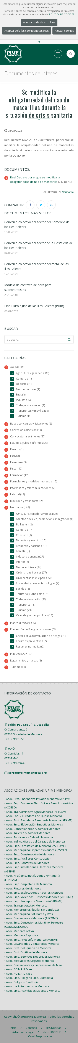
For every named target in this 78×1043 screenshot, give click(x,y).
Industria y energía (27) (30, 556)
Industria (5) (23, 400)
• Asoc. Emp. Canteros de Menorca (26, 863)
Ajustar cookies (64, 31)
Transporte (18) (25, 604)
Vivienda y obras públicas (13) (34, 615)
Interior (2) (22, 561)
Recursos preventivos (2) (31, 641)
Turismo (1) (23, 416)
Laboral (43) (17, 494)
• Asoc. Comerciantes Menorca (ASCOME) (31, 918)
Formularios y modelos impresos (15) (33, 481)
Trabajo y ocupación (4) (30, 405)
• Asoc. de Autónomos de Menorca (26, 986)
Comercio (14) (24, 529)
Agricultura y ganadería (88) (32, 373)
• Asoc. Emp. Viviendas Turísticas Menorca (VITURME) (38, 897)
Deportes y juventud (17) (31, 540)
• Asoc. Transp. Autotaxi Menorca (25, 905)
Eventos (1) (17, 449)
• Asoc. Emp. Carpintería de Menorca (28, 884)
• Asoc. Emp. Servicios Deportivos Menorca (32, 956)
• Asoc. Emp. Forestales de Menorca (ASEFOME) (34, 846)
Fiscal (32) (16, 468)
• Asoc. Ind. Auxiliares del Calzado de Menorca (34, 841)
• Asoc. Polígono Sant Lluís (21, 982)
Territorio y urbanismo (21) (32, 594)
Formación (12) (19, 475)
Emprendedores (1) (28, 389)
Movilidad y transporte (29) (27, 501)
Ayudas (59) (17, 366)
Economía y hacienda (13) (31, 545)
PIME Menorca (36, 1017)
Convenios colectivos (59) (26, 430)
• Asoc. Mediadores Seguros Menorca (29, 961)
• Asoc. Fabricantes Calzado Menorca (28, 837)
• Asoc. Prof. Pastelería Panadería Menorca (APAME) (38, 820)
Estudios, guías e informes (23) (29, 442)
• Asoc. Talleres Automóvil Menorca (27, 833)
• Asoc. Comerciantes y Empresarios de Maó (33, 965)
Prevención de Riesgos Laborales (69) (33, 629)
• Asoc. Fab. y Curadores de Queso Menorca (33, 816)
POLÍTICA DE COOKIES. (62, 14)
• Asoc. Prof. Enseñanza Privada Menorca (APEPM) (37, 799)
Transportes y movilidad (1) (33, 410)
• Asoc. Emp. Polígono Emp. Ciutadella (28, 978)
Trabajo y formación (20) (31, 599)
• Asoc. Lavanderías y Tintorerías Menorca (32, 944)
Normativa (68, 191)
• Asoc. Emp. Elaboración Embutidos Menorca (33, 824)
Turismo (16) (18, 666)
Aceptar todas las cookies (39, 22)
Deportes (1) (24, 383)
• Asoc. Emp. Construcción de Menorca (29, 854)
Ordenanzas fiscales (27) (31, 572)
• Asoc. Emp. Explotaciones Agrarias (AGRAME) (34, 892)
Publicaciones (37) (21, 654)
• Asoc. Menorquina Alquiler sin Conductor (31, 910)
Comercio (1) (24, 378)
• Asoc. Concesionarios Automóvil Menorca (32, 829)
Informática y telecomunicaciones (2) (32, 488)
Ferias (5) (15, 455)
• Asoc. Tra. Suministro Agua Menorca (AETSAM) (35, 812)
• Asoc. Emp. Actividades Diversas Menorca (32, 991)
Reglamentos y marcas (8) (26, 660)
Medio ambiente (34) (28, 567)
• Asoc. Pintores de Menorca (22, 888)
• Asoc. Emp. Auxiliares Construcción (27, 858)
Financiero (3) (18, 462)
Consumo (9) (24, 535)
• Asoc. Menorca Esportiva (21, 935)
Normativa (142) (20, 507)
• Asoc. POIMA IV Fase (18, 974)
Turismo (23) (24, 610)
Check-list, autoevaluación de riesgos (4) (41, 635)
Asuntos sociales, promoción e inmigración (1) (44, 519)
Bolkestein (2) (24, 524)
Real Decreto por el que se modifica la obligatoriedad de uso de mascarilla (35, 179)
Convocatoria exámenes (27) (28, 436)
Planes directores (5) (23, 623)
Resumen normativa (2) (30, 646)
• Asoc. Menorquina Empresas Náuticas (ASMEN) (35, 850)
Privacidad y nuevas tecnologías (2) (37, 583)
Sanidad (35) (23, 588)
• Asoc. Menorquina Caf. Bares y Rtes (28, 914)
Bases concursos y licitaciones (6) (31, 423)
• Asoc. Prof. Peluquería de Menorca (28, 948)
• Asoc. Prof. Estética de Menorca (25, 952)
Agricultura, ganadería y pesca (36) (37, 513)
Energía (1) (22, 394)
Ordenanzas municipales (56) (34, 578)
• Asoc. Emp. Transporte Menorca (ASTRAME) (33, 901)
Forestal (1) (23, 551)
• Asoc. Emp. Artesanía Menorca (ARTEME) (31, 939)
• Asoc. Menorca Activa (19, 931)
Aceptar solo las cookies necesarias (27, 31)
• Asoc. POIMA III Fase (18, 969)
